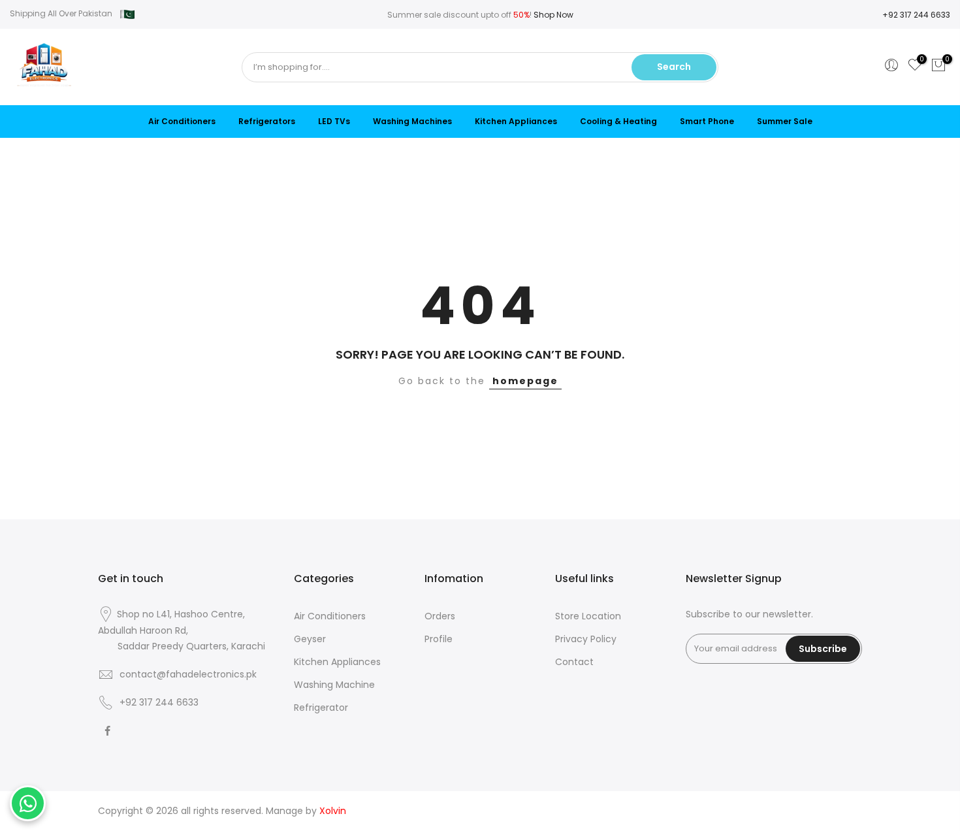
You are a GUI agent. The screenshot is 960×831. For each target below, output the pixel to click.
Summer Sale (784, 121)
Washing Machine (334, 684)
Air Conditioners (182, 121)
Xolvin (332, 810)
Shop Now (553, 14)
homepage (525, 380)
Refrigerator (321, 707)
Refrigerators (266, 121)
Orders (439, 616)
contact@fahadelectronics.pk (188, 674)
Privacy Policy (585, 638)
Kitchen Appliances (516, 121)
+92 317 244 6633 (916, 14)
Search (674, 66)
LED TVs (334, 121)
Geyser (310, 638)
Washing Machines (412, 121)
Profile (438, 638)
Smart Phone (707, 121)
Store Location (588, 616)
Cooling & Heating (618, 121)
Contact (574, 661)
